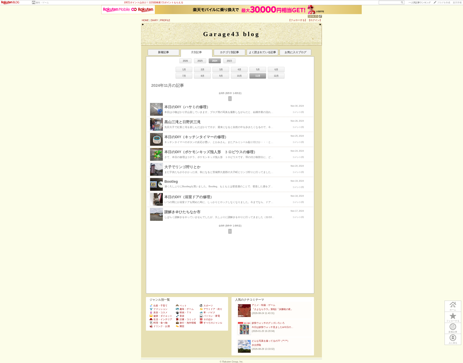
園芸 (182, 326)
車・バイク (209, 312)
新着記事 (453, 332)
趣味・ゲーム (42, 2)
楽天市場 (457, 2)
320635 (313, 16)
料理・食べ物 (160, 322)
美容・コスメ (160, 312)
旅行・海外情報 (188, 322)
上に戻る (453, 343)
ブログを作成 (443, 2)
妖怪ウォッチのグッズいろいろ (268, 323)
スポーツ (208, 305)
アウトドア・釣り (212, 309)
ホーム (453, 310)
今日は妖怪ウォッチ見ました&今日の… (272, 327)
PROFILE (165, 20)
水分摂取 (256, 345)
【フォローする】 (297, 20)
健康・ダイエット (162, 316)
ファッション (160, 309)
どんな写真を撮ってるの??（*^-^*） (271, 340)
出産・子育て (160, 305)
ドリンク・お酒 (161, 326)
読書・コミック (188, 319)
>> (420, 2)
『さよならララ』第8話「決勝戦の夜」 (272, 309)
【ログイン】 (315, 20)
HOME (145, 20)
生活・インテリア (162, 319)
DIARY (154, 20)
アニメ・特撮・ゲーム (263, 305)
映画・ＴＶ (185, 312)
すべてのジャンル (212, 322)
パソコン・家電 (211, 316)
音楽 (182, 316)
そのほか (208, 319)
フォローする (452, 321)
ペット (183, 305)
